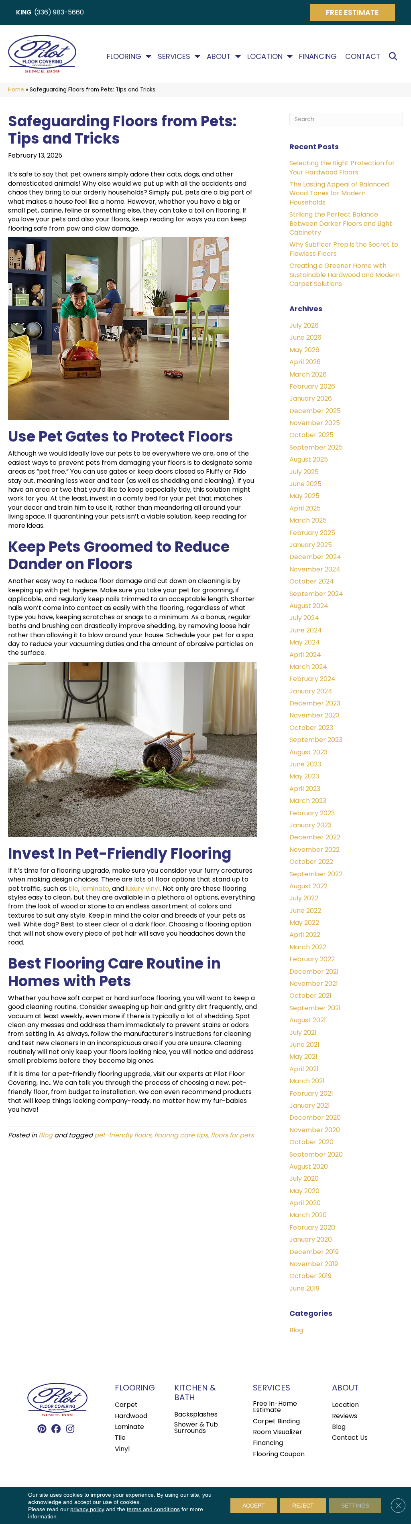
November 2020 (314, 1130)
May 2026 (304, 350)
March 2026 (308, 374)
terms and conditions (153, 1509)
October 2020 (311, 1142)
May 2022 (304, 922)
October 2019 (310, 1276)
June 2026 (305, 337)
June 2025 (305, 483)
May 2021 (303, 1056)
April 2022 (304, 934)
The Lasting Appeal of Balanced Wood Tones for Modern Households (339, 193)
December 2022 (314, 837)
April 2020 (305, 1203)
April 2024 (305, 654)
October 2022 (311, 861)
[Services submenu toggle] (197, 56)
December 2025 (315, 410)
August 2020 (308, 1166)
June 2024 (305, 630)
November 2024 (314, 569)
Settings (355, 1505)
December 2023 (314, 703)
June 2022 (305, 910)
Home (16, 89)
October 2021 (310, 995)
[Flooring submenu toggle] (148, 56)
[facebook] (56, 1429)
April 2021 (304, 1069)
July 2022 (303, 898)
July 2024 (304, 617)
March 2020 (308, 1215)
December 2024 (315, 556)
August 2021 (307, 1020)
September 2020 (316, 1154)
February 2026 (312, 386)
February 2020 (312, 1227)
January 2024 (310, 691)
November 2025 (314, 423)
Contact (362, 56)
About (219, 56)
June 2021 (304, 1044)
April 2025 (305, 508)
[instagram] (70, 1429)
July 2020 (304, 1178)
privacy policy (87, 1509)
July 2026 (304, 325)
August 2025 (308, 459)
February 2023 (312, 813)
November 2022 (314, 849)
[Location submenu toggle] (290, 56)
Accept (253, 1505)
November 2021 (313, 983)
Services (174, 56)
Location (265, 56)
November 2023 (314, 715)
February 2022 (312, 959)
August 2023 (308, 752)
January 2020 (310, 1239)
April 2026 (305, 362)
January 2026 (310, 398)
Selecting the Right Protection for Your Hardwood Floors (342, 167)
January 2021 (309, 1105)
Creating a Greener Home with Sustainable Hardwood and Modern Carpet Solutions (344, 274)
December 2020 (315, 1117)
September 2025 (316, 447)
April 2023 (304, 788)
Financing (318, 56)
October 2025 (311, 435)
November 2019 (313, 1264)
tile (73, 888)
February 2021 (311, 1093)
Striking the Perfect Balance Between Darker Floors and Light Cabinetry (340, 223)
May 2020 (304, 1191)
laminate (95, 888)
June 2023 (305, 764)
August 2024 (308, 605)
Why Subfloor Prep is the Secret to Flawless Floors (343, 249)
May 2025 (304, 496)
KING (24, 12)
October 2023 (311, 727)
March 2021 (307, 1081)
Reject (303, 1505)
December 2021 (314, 971)
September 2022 (315, 874)
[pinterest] (42, 1429)
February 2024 (312, 678)
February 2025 (312, 532)
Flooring (124, 56)
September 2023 (315, 739)
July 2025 (304, 471)
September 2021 (315, 1008)
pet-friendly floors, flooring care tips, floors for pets (174, 1135)
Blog (46, 1135)
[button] (395, 57)
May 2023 (304, 776)
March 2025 (308, 520)
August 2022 (308, 886)
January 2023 (310, 825)
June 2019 (304, 1288)
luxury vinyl (143, 888)
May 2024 (304, 642)
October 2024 (311, 581)
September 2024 (316, 593)
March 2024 (308, 666)
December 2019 (314, 1251)
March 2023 (307, 800)
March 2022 (307, 947)
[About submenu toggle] (238, 56)
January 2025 (310, 544)
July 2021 (303, 1032)
